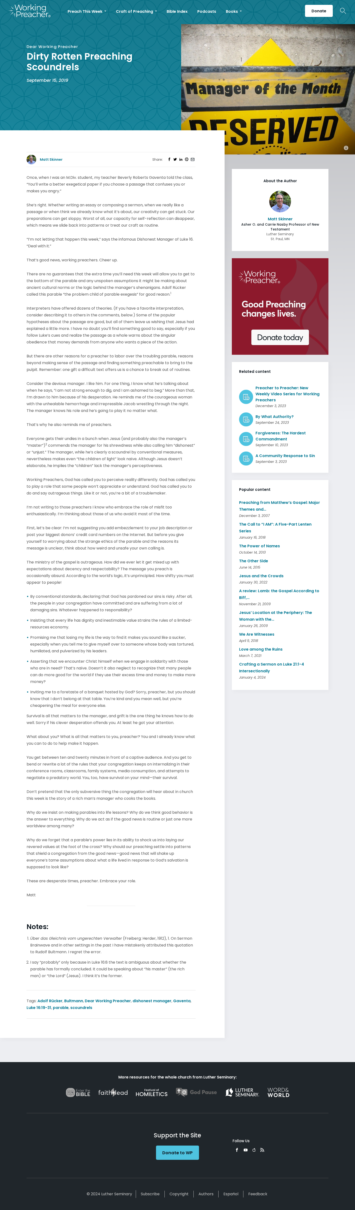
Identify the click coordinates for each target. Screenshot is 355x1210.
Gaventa (182, 1001)
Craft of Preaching (135, 11)
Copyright (179, 1194)
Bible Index (177, 11)
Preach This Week (85, 11)
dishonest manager (152, 1001)
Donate (319, 11)
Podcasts (206, 11)
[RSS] (262, 1150)
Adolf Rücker (50, 1001)
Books (232, 11)
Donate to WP (177, 1153)
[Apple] (254, 1150)
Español (230, 1194)
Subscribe (150, 1194)
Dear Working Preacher (108, 1001)
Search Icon (343, 10)
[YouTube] (245, 1150)
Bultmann (73, 1001)
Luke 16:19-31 (39, 1007)
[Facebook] (237, 1150)
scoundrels (81, 1007)
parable (61, 1007)
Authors (206, 1194)
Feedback (257, 1194)
